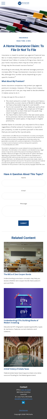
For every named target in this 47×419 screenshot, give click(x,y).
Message (23, 204)
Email (23, 191)
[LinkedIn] (23, 402)
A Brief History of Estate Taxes (16, 369)
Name (23, 178)
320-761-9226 (26, 390)
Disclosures (23, 410)
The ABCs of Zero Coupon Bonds (17, 274)
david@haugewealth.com (23, 399)
